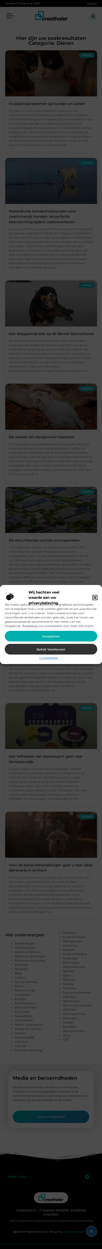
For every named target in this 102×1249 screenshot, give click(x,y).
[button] (95, 597)
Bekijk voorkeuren (51, 649)
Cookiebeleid (48, 658)
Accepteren (51, 636)
